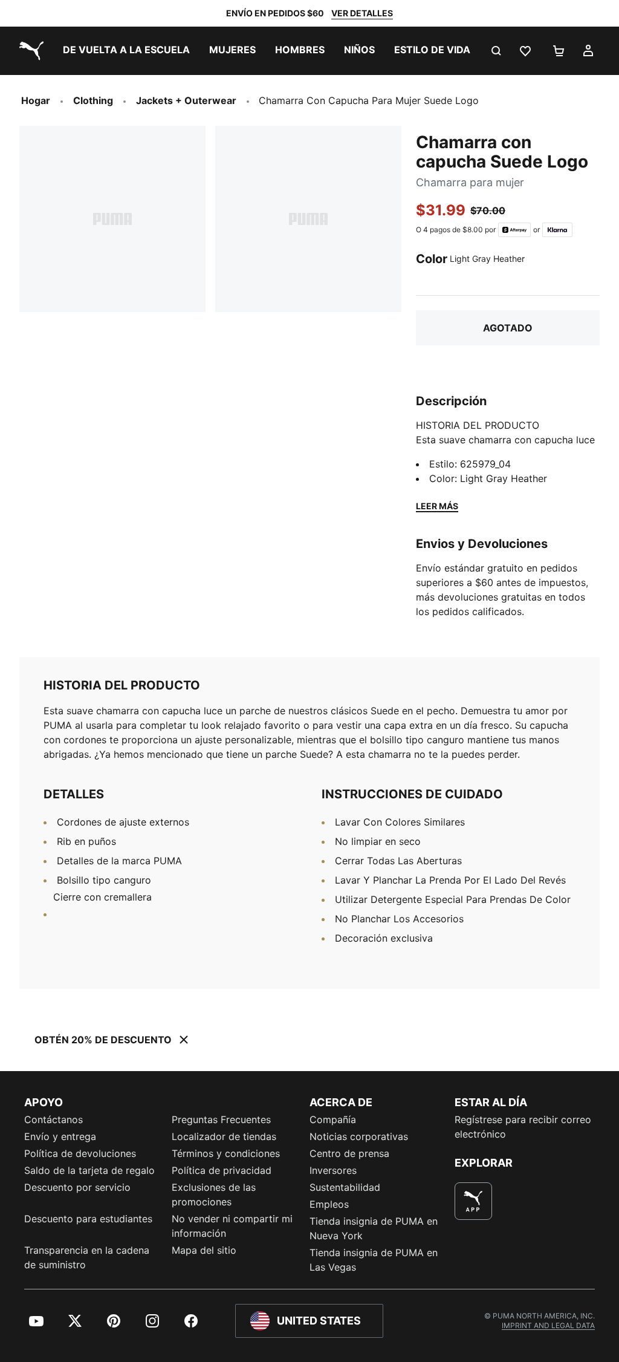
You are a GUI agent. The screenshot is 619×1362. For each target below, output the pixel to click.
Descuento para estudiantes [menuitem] (88, 1219)
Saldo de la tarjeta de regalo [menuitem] (89, 1170)
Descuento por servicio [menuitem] (77, 1187)
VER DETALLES (362, 13)
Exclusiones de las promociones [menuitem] (214, 1194)
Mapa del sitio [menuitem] (204, 1250)
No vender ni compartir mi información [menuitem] (232, 1226)
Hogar (35, 100)
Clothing (93, 100)
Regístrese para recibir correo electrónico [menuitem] (523, 1126)
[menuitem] (126, 51)
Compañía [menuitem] (333, 1119)
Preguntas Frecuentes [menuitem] (221, 1119)
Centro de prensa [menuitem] (349, 1153)
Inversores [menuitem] (333, 1170)
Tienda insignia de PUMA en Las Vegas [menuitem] (374, 1259)
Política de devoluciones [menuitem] (80, 1153)
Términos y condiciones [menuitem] (226, 1153)
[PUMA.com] (29, 51)
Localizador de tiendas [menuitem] (224, 1136)
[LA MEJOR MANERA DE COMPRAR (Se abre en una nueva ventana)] (473, 1201)
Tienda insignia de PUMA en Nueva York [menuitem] (374, 1228)
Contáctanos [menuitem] (53, 1119)
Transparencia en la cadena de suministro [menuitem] (86, 1257)
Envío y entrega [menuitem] (60, 1136)
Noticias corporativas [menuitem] (359, 1136)
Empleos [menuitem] (329, 1204)
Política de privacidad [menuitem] (221, 1170)
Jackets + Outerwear (186, 100)
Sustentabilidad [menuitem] (345, 1187)
